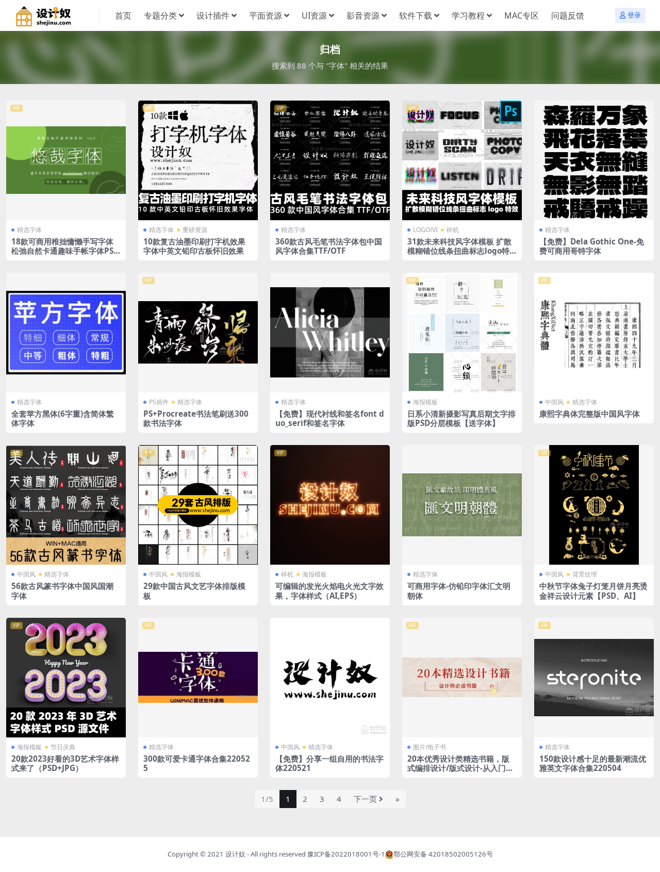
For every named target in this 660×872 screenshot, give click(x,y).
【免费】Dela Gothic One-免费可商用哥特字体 (591, 246)
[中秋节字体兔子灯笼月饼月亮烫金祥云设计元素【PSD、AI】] (594, 505)
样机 (453, 229)
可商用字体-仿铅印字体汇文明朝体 (458, 590)
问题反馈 (567, 15)
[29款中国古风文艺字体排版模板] (198, 505)
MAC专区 (521, 15)
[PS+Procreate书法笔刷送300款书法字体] (198, 332)
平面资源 (265, 15)
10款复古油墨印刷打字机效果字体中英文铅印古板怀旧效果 (194, 246)
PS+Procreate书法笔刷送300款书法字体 (196, 418)
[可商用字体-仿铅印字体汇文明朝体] (462, 505)
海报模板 (425, 402)
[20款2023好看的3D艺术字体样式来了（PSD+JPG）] (66, 677)
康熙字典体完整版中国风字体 (589, 413)
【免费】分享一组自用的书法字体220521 (329, 763)
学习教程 (468, 15)
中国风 (554, 402)
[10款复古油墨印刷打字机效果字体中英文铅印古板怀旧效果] (198, 160)
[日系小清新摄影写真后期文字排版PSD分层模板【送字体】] (462, 332)
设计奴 (235, 854)
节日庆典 (63, 747)
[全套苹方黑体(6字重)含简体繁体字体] (66, 332)
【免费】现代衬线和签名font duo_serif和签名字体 (329, 418)
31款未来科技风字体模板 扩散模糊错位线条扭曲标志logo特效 (459, 250)
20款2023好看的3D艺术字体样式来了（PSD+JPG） (65, 763)
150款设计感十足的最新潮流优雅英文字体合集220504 (592, 763)
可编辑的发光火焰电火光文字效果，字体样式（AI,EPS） (329, 590)
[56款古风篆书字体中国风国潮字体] (66, 505)
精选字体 (29, 229)
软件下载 (415, 15)
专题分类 (160, 15)
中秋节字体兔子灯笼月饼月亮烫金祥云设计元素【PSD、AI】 (593, 590)
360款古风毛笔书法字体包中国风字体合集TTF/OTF (328, 246)
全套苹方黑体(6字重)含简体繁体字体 (62, 418)
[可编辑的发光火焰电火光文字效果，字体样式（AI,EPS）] (330, 505)
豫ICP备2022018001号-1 (346, 854)
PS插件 (159, 402)
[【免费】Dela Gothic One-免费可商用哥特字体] (594, 160)
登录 (634, 15)
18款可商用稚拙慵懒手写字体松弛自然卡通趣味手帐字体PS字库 (62, 250)
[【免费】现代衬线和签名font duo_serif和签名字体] (330, 332)
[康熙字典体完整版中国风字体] (594, 332)
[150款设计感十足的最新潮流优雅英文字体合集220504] (594, 677)
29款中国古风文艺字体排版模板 (194, 590)
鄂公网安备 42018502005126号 (443, 854)
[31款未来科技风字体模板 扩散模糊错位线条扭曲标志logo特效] (462, 160)
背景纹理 (584, 574)
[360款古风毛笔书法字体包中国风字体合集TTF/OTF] (330, 160)
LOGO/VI (425, 229)
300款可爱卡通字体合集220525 (196, 763)
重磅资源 (195, 229)
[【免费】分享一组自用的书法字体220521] (330, 677)
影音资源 (363, 15)
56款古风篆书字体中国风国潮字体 (62, 590)
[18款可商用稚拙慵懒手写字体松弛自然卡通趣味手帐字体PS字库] (66, 160)
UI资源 (314, 15)
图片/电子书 (429, 747)
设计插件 (212, 15)
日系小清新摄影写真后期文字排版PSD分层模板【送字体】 (461, 418)
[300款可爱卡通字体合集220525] (198, 677)
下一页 (365, 799)
